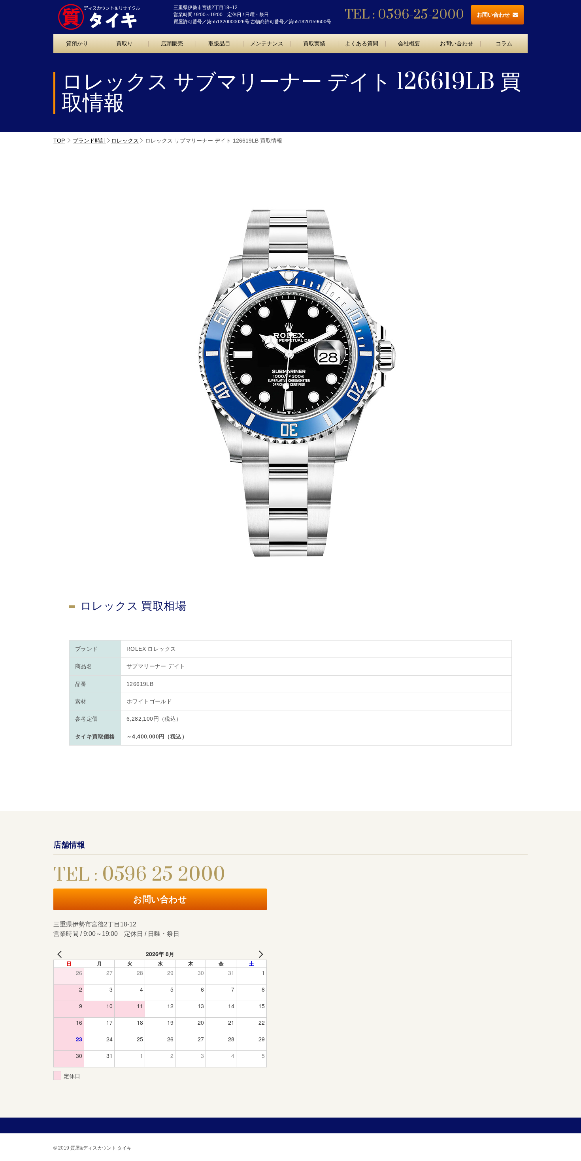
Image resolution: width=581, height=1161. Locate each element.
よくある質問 (361, 43)
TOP (59, 140)
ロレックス (125, 140)
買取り (124, 43)
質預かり (77, 43)
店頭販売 (172, 43)
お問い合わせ (493, 14)
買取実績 (314, 43)
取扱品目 (219, 43)
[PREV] (60, 954)
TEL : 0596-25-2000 (404, 15)
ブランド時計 (89, 140)
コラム (504, 43)
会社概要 (409, 43)
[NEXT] (259, 954)
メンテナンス (266, 43)
